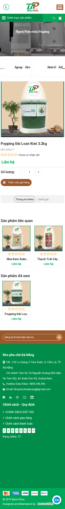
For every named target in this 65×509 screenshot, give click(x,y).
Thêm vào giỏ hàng (18, 182)
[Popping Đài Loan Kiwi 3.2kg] (32, 109)
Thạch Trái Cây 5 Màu (48, 260)
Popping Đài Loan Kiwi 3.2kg (16, 315)
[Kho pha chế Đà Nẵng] (27, 6)
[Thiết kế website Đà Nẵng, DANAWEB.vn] (45, 504)
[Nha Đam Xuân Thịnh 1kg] (16, 238)
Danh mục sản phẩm (19, 17)
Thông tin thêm (25, 199)
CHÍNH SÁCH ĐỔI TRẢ (19, 412)
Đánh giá (43, 199)
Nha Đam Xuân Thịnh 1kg (16, 260)
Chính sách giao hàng (18, 418)
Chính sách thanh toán (18, 423)
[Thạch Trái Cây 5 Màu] (48, 238)
